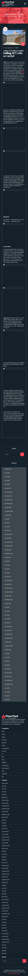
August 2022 (8, 649)
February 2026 (8, 492)
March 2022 (8, 668)
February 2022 (8, 672)
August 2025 (8, 515)
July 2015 (7, 688)
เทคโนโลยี (4, 774)
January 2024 (8, 584)
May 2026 (7, 480)
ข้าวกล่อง (4, 751)
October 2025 (8, 507)
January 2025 (8, 538)
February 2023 (8, 626)
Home (7, 16)
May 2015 (7, 695)
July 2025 (7, 519)
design (3, 734)
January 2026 (8, 496)
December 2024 (9, 542)
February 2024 (8, 580)
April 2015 (7, 699)
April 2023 (7, 619)
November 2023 (9, 592)
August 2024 (8, 557)
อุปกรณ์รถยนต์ (5, 768)
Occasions (4, 740)
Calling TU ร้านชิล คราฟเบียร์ (13, 51)
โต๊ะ (3, 776)
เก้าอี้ (3, 771)
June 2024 (7, 565)
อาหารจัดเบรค (5, 765)
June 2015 (7, 692)
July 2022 (7, 653)
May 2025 (7, 522)
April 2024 (7, 572)
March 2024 (8, 576)
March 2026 (8, 488)
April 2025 (7, 526)
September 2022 (9, 645)
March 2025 (8, 530)
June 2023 (7, 611)
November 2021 (9, 684)
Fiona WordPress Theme (14, 973)
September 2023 (9, 599)
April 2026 (7, 484)
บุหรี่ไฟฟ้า (4, 762)
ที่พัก (3, 757)
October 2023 (8, 596)
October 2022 (8, 642)
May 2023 (7, 615)
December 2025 (8, 499)
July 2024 (7, 561)
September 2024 (9, 553)
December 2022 (8, 634)
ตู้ (2, 754)
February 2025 (8, 534)
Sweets (3, 745)
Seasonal (4, 742)
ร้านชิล (16, 48)
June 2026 (7, 476)
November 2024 (9, 546)
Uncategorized (8, 48)
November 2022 (9, 638)
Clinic (3, 731)
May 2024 (7, 569)
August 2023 (8, 603)
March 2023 (8, 622)
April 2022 (7, 665)
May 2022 (7, 661)
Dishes (3, 737)
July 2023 (7, 607)
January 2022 (8, 676)
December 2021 (8, 680)
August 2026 (8, 469)
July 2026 (7, 473)
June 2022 (7, 657)
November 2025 (9, 503)
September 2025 (9, 511)
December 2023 (8, 588)
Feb (23, 44)
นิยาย (3, 759)
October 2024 (8, 549)
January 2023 (8, 630)
